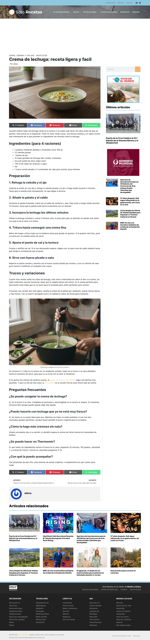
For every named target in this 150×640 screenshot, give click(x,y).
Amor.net (66, 611)
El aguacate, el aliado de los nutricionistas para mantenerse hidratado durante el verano (90, 573)
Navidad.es (93, 608)
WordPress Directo (42, 614)
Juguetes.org (94, 611)
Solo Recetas (67, 603)
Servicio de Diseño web (109, 589)
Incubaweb (40, 611)
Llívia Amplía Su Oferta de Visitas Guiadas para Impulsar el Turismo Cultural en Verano (130, 213)
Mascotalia (93, 617)
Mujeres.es (66, 617)
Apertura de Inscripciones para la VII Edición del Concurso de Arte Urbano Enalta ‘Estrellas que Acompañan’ (129, 186)
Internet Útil (40, 622)
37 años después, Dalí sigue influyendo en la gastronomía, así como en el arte (130, 201)
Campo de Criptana (123, 611)
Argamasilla (120, 608)
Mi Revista (93, 625)
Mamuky (66, 614)
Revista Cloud (41, 619)
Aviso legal (136, 636)
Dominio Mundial (95, 605)
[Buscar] (137, 69)
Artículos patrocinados (90, 589)
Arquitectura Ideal (15, 611)
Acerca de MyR (135, 589)
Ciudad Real (120, 614)
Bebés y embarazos (70, 608)
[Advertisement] (75, 35)
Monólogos (93, 614)
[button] (70, 12)
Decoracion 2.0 (14, 603)
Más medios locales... (124, 625)
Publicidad (120, 2)
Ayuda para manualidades (18, 617)
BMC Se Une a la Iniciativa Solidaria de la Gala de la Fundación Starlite (130, 226)
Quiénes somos (110, 2)
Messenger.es (41, 605)
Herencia (119, 622)
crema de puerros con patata (62, 380)
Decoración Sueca (15, 608)
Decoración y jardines (17, 619)
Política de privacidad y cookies (121, 636)
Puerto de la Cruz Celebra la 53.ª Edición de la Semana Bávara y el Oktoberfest (122, 140)
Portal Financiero (95, 622)
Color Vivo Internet (23, 635)
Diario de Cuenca (122, 617)
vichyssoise (50, 383)
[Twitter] (140, 3)
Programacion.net (42, 603)
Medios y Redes (134, 587)
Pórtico (11, 625)
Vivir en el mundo (69, 619)
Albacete (119, 603)
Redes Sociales (41, 617)
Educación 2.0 (94, 603)
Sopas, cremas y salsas (21, 55)
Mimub (11, 622)
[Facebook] (137, 3)
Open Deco (13, 605)
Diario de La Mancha (123, 619)
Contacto (129, 2)
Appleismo (39, 608)
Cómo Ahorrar (94, 619)
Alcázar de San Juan (123, 605)
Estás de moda (68, 605)
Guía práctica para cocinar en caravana (123, 572)
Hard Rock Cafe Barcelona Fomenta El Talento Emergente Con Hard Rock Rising (58, 538)
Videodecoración (15, 614)
